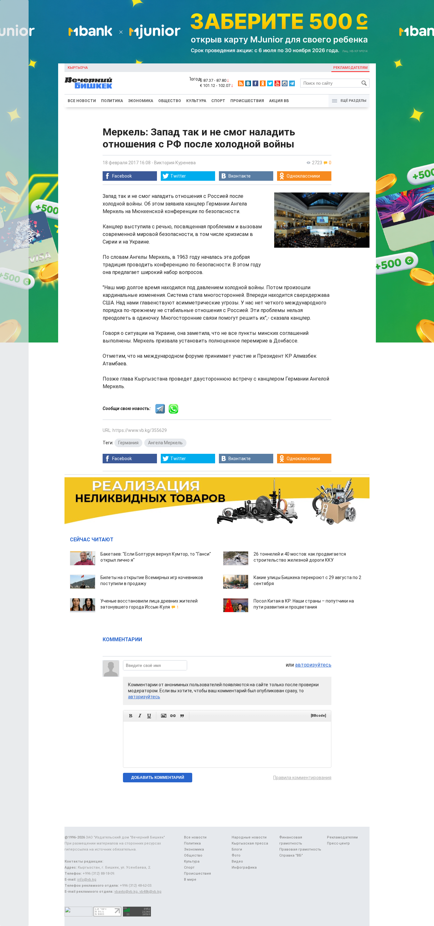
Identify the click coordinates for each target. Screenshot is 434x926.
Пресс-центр (338, 843)
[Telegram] (292, 83)
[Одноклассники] (263, 83)
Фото (236, 855)
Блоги (237, 849)
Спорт (218, 101)
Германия (128, 442)
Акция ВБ (279, 101)
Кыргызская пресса (250, 843)
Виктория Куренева (175, 162)
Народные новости (249, 837)
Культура (196, 101)
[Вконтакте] (248, 83)
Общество (169, 101)
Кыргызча (78, 68)
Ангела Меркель (165, 442)
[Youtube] (277, 83)
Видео (237, 861)
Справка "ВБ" (291, 855)
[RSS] (241, 83)
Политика (112, 101)
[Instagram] (285, 83)
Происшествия (247, 101)
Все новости (82, 101)
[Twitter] (270, 83)
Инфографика (244, 867)
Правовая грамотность (300, 849)
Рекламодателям (350, 68)
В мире (190, 879)
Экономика (140, 101)
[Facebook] (255, 83)
